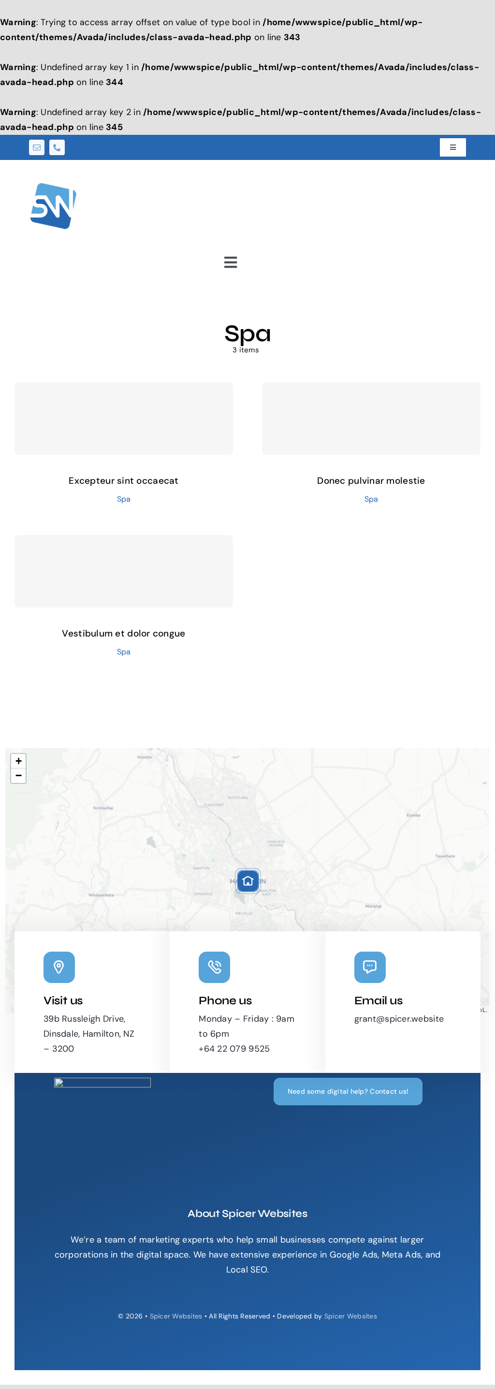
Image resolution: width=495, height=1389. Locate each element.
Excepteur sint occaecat (123, 481)
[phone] (57, 147)
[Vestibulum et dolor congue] (124, 571)
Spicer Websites (176, 1316)
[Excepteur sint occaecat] (124, 418)
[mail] (36, 147)
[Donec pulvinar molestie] (371, 418)
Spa (124, 499)
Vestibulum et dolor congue (123, 633)
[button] (248, 881)
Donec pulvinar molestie (371, 481)
